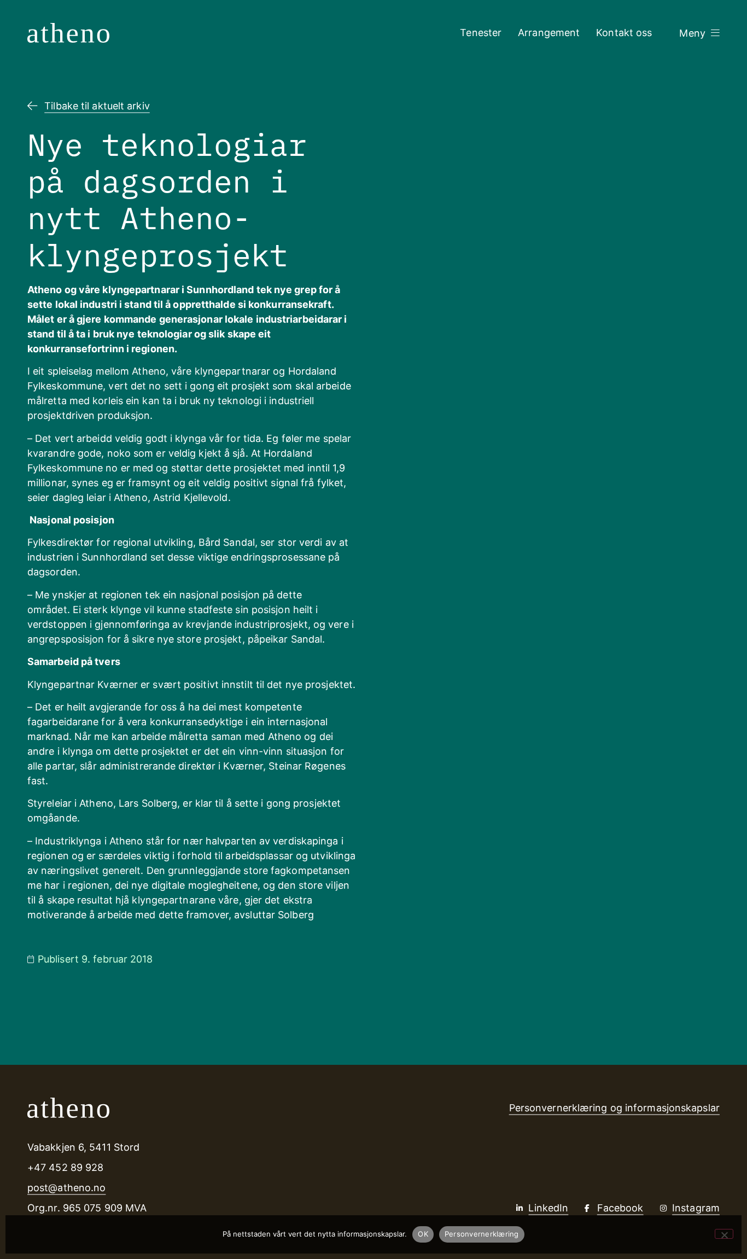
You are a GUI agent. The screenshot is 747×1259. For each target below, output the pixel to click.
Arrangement (549, 32)
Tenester (480, 32)
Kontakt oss (624, 32)
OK (423, 1233)
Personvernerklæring (482, 1233)
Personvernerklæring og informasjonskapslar (614, 1108)
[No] (724, 1234)
